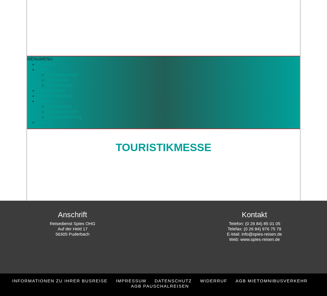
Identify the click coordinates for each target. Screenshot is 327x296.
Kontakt (44, 122)
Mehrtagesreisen (62, 74)
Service (44, 101)
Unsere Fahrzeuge (54, 95)
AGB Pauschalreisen (160, 286)
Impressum (131, 281)
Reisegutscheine (62, 111)
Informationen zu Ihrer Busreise (59, 281)
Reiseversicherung (64, 116)
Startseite (46, 64)
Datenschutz (173, 281)
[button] (39, 59)
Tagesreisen (57, 80)
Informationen (59, 85)
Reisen (43, 69)
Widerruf (213, 281)
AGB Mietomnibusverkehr (272, 281)
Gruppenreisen (51, 90)
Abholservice (58, 106)
